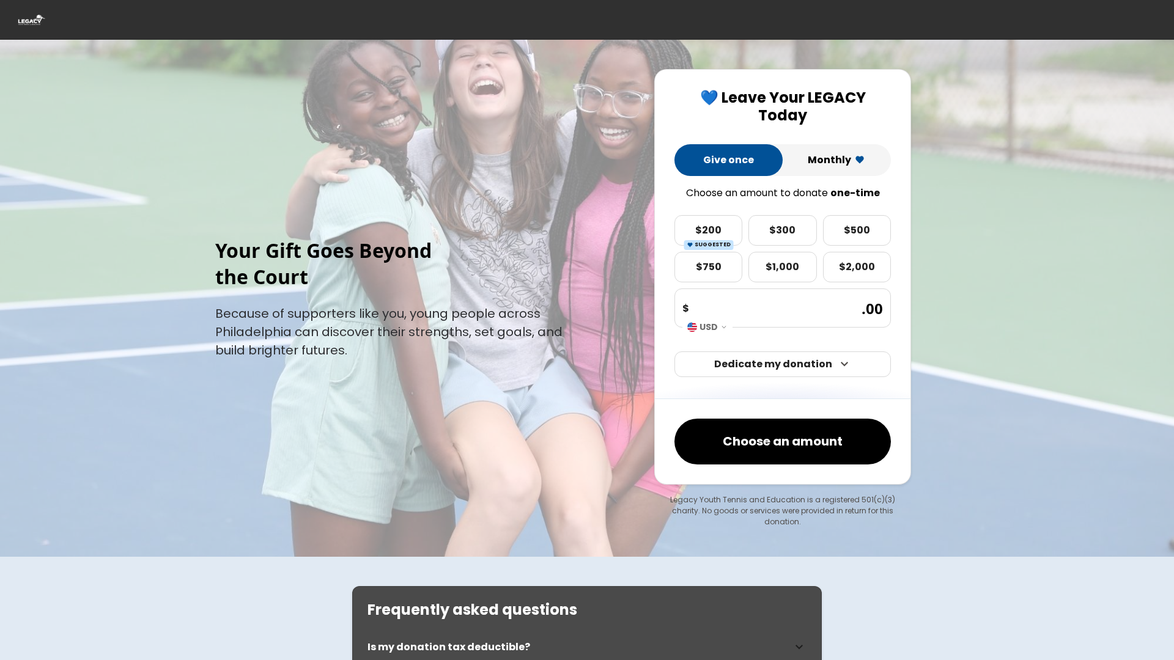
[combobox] (707, 327)
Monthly (829, 160)
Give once (728, 160)
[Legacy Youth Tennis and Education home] (31, 20)
